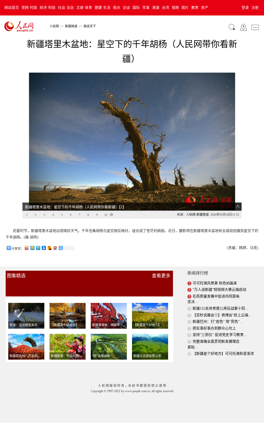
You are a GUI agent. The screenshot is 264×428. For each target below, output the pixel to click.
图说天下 (90, 26)
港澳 (155, 8)
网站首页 (11, 8)
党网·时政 (29, 8)
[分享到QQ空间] (32, 248)
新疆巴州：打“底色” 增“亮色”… (218, 322)
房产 (204, 8)
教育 (195, 8)
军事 (146, 8)
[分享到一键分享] (60, 248)
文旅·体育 (84, 8)
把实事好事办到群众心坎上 (214, 328)
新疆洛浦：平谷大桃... (66, 356)
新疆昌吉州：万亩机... (25, 356)
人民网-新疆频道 (197, 214)
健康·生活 (102, 8)
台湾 (165, 8)
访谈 (126, 8)
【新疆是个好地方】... (66, 325)
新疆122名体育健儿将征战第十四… (221, 308)
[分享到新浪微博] (26, 248)
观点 (116, 8)
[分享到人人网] (43, 248)
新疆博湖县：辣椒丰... (107, 325)
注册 (255, 8)
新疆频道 (71, 26)
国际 (136, 8)
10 (105, 215)
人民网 (54, 26)
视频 (175, 8)
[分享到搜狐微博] (49, 248)
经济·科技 (47, 8)
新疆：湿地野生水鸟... (25, 325)
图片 (185, 8)
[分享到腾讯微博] (38, 248)
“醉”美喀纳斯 (101, 356)
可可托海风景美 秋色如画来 (215, 283)
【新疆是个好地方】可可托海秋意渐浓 (223, 354)
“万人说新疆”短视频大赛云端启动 (219, 290)
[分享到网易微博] (55, 248)
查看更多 (161, 275)
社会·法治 (66, 8)
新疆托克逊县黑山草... (148, 356)
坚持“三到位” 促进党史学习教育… (220, 335)
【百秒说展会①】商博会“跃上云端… (222, 315)
